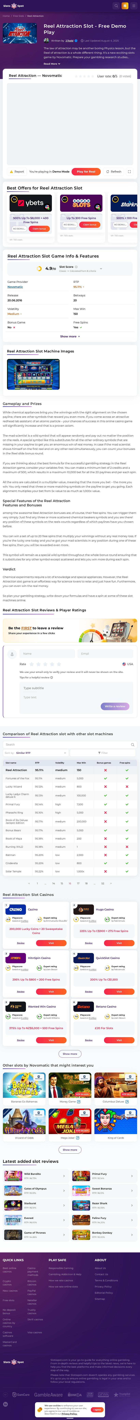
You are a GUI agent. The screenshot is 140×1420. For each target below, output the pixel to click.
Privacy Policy (103, 1286)
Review (21, 943)
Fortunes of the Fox (17, 778)
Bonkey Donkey (102, 1232)
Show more (70, 1053)
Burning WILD (14, 846)
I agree (97, 1409)
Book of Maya (14, 838)
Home (6, 16)
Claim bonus (39, 228)
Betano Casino (106, 1006)
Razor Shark (99, 1203)
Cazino (33, 909)
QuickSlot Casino (108, 958)
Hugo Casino (105, 909)
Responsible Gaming (61, 1268)
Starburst (30, 1203)
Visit (51, 943)
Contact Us (101, 1274)
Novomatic (15, 286)
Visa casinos (34, 1332)
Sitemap (100, 1298)
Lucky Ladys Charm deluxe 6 (17, 795)
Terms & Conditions (106, 1280)
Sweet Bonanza (102, 1188)
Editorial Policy (104, 1292)
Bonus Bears (13, 830)
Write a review (115, 706)
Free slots (8, 1300)
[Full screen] (129, 171)
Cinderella (12, 863)
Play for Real (86, 171)
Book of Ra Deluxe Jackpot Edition (17, 821)
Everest (28, 1218)
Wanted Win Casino (42, 1006)
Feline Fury (99, 1218)
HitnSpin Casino (39, 958)
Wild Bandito (32, 1173)
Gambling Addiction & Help (65, 1274)
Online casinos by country (9, 1323)
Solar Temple (13, 871)
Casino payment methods (32, 1272)
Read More (50, 63)
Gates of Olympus (35, 1188)
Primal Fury (13, 804)
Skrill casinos (35, 1319)
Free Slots (18, 16)
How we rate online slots (63, 1286)
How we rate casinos (61, 1280)
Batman (10, 855)
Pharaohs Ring (14, 812)
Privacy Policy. (69, 1413)
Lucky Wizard (14, 786)
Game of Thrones (35, 1232)
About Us (100, 1268)
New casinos (10, 1290)
